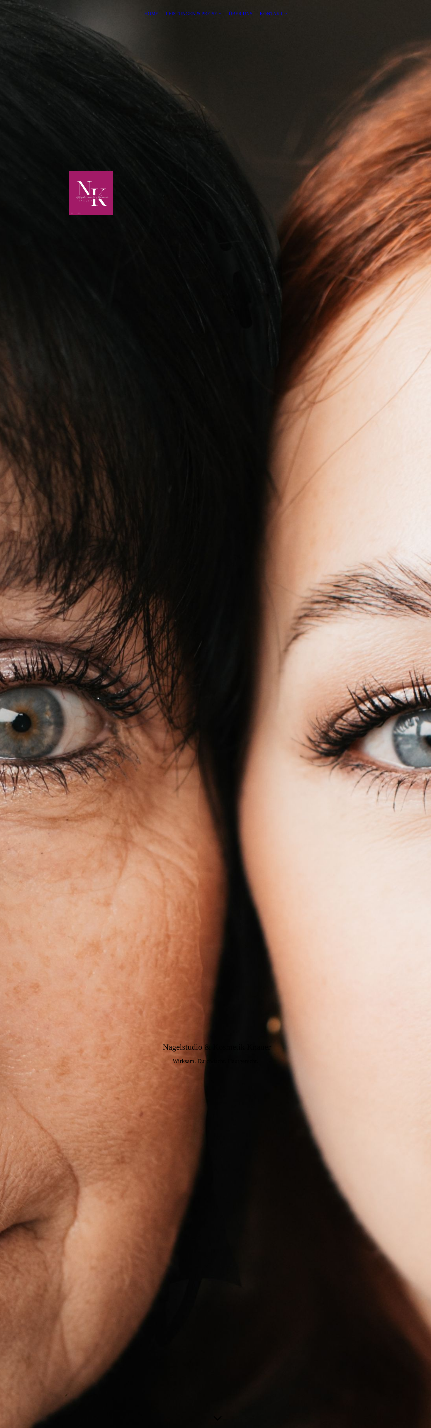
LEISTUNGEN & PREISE (191, 13)
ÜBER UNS (240, 13)
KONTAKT (271, 13)
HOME (151, 13)
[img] (215, 714)
